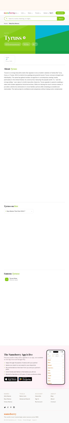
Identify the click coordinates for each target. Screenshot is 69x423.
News (29, 13)
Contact (53, 402)
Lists (22, 13)
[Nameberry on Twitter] (5, 407)
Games (45, 13)
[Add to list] (24, 37)
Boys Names (7, 399)
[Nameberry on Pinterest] (11, 407)
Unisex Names (8, 402)
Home (5, 23)
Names (15, 13)
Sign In (51, 13)
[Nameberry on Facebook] (8, 407)
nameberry (10, 414)
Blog (52, 396)
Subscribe (60, 13)
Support (34, 420)
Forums (37, 13)
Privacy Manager (27, 420)
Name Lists (23, 396)
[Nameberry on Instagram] (14, 407)
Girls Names (7, 396)
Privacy (20, 420)
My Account (38, 402)
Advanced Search (25, 399)
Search (61, 18)
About (53, 399)
